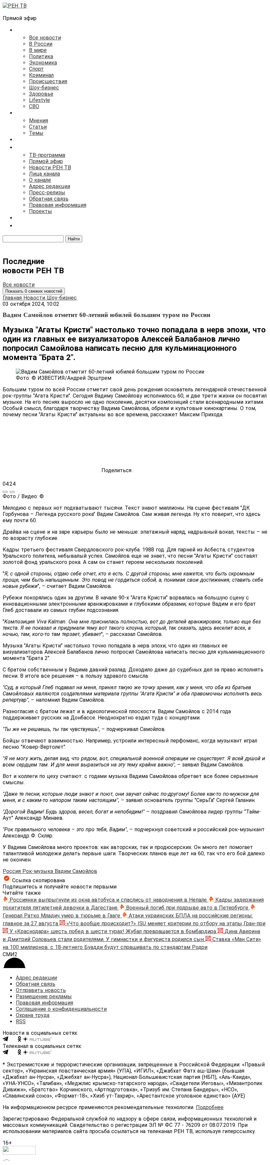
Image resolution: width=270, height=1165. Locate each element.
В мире (38, 50)
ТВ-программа (47, 155)
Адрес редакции (49, 186)
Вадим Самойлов (76, 871)
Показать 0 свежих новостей (33, 291)
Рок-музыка (38, 871)
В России (40, 44)
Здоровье (41, 94)
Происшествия (48, 81)
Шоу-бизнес (44, 88)
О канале (40, 180)
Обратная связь (48, 199)
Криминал (41, 75)
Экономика (43, 63)
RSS (21, 1021)
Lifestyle (39, 100)
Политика (41, 56)
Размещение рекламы (44, 996)
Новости (35, 298)
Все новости (45, 38)
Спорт (36, 69)
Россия (12, 871)
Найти (74, 238)
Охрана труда (32, 1015)
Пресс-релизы (47, 192)
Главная (13, 298)
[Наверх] (7, 1159)
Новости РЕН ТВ (50, 167)
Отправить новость (41, 990)
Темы (36, 133)
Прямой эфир (46, 161)
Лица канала (44, 174)
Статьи (38, 127)
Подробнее (210, 1107)
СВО (34, 106)
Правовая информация (57, 205)
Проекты (40, 211)
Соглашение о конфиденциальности (61, 1009)
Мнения (38, 120)
